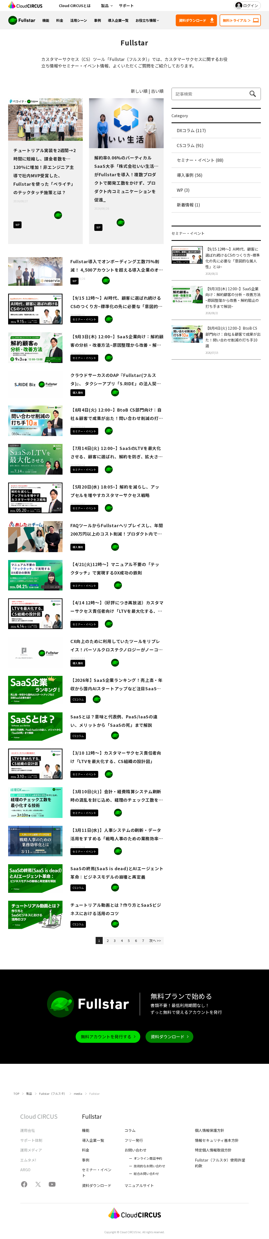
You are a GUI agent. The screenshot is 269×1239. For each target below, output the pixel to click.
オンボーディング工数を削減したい (40, 224)
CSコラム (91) (190, 145)
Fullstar (58, 215)
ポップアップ (58, 224)
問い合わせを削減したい (148, 222)
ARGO (25, 1169)
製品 (104, 5)
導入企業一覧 (118, 20)
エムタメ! (28, 1160)
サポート (126, 5)
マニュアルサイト (139, 1185)
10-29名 (115, 280)
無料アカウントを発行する (106, 1036)
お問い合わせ (136, 1150)
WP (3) (183, 190)
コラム (130, 1130)
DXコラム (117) (191, 130)
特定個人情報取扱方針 (213, 1150)
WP (17, 225)
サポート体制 (31, 1140)
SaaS (49, 215)
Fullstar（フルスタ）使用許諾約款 (220, 1162)
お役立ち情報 (146, 20)
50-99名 (67, 215)
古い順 (157, 91)
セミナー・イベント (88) (200, 160)
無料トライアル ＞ (237, 20)
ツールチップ (97, 280)
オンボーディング (97, 392)
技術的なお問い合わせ (149, 1166)
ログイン (250, 5)
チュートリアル (40, 233)
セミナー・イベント (84, 319)
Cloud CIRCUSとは (75, 5)
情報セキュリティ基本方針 (217, 1140)
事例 (97, 20)
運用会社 (27, 1130)
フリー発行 (134, 1140)
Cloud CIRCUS (39, 1116)
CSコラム (78, 699)
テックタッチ (40, 215)
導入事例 (78, 393)
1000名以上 (143, 547)
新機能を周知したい (139, 222)
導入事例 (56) (190, 175)
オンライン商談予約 (148, 1158)
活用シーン (78, 20)
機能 (45, 20)
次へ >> (155, 940)
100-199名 (130, 222)
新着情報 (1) (188, 204)
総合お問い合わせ (146, 1173)
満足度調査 (67, 224)
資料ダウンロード (192, 20)
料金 (59, 20)
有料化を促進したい (49, 224)
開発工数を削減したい (121, 232)
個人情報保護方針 (209, 1130)
